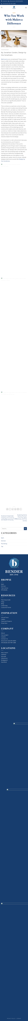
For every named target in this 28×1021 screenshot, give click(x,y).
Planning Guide (5, 600)
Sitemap (19, 1018)
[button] (26, 7)
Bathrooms (4, 59)
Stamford (4, 662)
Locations (4, 1)
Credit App (4, 605)
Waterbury (4, 658)
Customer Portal (6, 607)
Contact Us (4, 639)
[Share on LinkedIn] (18, 509)
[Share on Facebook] (10, 509)
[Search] (1, 7)
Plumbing (4, 543)
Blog (2, 603)
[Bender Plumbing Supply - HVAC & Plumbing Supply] (14, 7)
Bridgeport (4, 660)
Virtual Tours (5, 617)
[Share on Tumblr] (20, 509)
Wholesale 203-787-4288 (9, 3)
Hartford (3, 654)
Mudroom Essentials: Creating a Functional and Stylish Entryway (7, 517)
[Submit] (25, 528)
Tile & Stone (4, 588)
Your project (4, 635)
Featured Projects (6, 621)
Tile (2, 546)
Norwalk (3, 656)
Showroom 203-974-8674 (16, 1)
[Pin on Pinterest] (15, 509)
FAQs (2, 602)
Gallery (3, 619)
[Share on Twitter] (12, 509)
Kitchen (3, 541)
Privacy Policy (11, 1018)
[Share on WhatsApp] (7, 509)
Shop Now (4, 623)
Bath (14, 13)
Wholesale (4, 590)
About (3, 633)
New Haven (4, 652)
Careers (3, 637)
